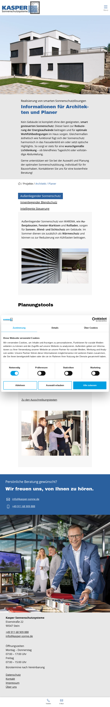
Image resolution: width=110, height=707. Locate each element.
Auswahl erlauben (55, 385)
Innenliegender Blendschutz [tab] (38, 202)
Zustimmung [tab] (19, 328)
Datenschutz (13, 674)
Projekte (28, 183)
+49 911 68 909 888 (23, 506)
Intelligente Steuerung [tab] (34, 209)
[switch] (41, 373)
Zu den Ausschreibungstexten (39, 399)
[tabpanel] (55, 253)
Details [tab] (55, 328)
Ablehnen (20, 385)
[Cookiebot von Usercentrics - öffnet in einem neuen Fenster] (94, 319)
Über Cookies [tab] (91, 328)
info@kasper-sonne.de (25, 499)
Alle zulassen (90, 385)
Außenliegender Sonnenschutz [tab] (40, 196)
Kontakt (10, 678)
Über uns (11, 687)
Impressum (12, 683)
